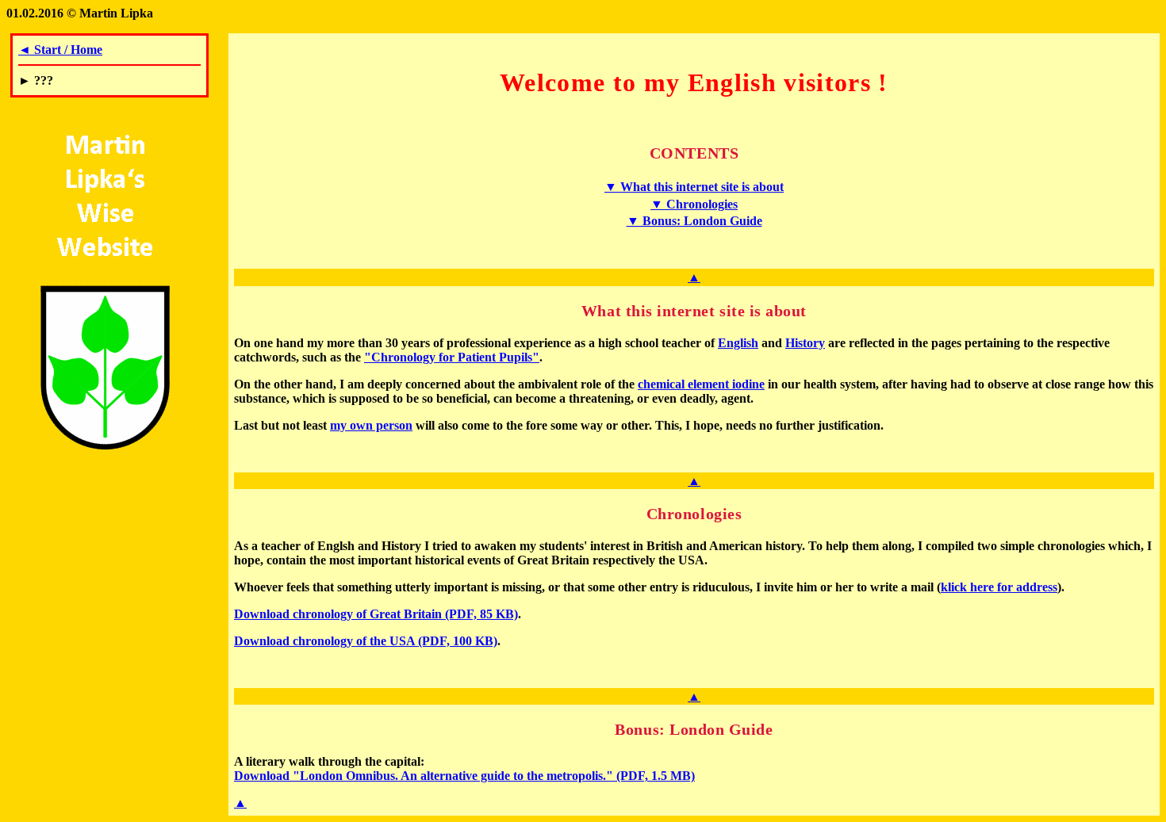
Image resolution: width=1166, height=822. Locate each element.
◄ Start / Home (60, 49)
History (805, 343)
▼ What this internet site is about (694, 186)
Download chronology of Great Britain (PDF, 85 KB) (376, 614)
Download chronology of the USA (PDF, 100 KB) (365, 641)
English (738, 343)
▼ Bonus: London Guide (694, 220)
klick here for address (999, 587)
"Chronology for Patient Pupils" (451, 357)
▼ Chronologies (694, 204)
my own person (371, 425)
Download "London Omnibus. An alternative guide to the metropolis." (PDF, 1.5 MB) (464, 775)
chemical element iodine (701, 384)
